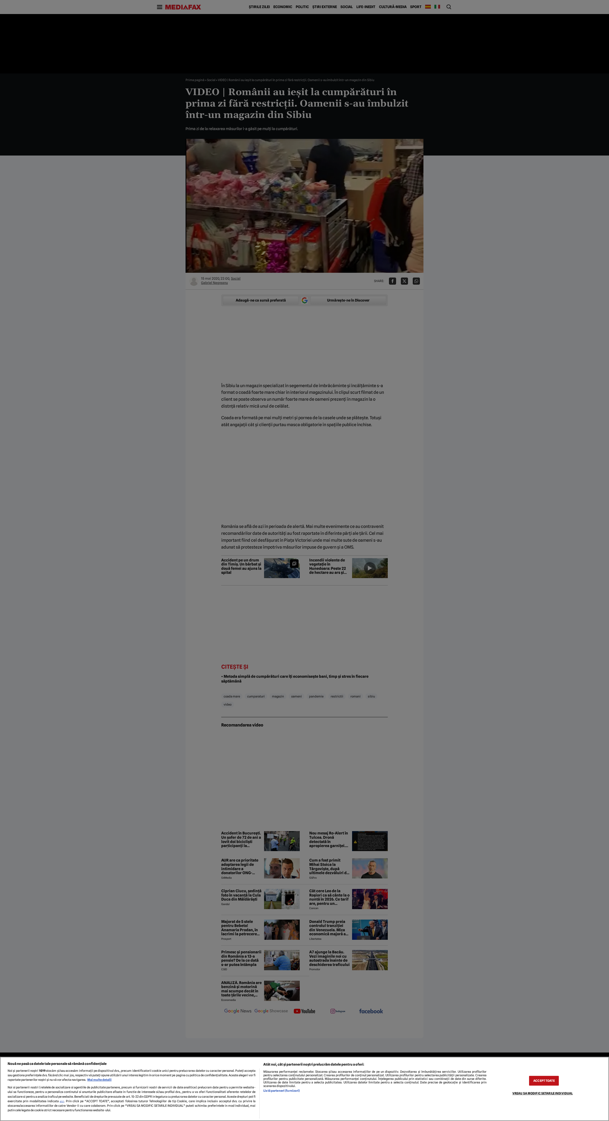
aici (62, 1101)
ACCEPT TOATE (544, 1080)
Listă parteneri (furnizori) (281, 1090)
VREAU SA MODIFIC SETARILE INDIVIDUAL (542, 1093)
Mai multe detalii (99, 1080)
